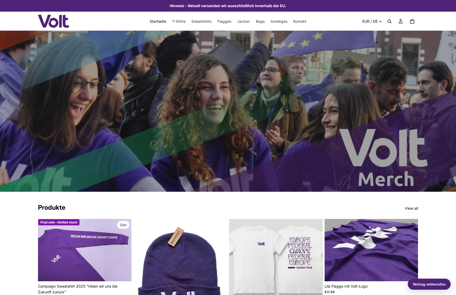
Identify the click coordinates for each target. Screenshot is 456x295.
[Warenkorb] (412, 21)
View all (411, 208)
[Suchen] (389, 21)
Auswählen (127, 273)
